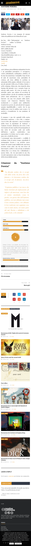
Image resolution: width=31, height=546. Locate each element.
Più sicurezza (5, 276)
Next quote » (4, 495)
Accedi (2, 503)
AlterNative (3, 526)
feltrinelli (17, 266)
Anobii (3, 63)
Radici (6, 313)
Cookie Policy (18, 543)
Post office (4, 383)
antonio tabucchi (9, 266)
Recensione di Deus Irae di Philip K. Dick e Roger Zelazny (15, 459)
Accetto (11, 543)
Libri (3, 313)
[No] (29, 538)
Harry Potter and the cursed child (11, 357)
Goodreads (4, 61)
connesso (11, 476)
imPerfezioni (4, 528)
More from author (14, 308)
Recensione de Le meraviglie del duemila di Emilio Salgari (14, 406)
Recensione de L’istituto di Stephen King (13, 433)
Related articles (5, 308)
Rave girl (27, 285)
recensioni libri (24, 266)
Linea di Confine (4, 529)
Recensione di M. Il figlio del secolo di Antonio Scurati (15, 333)
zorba (4, 9)
